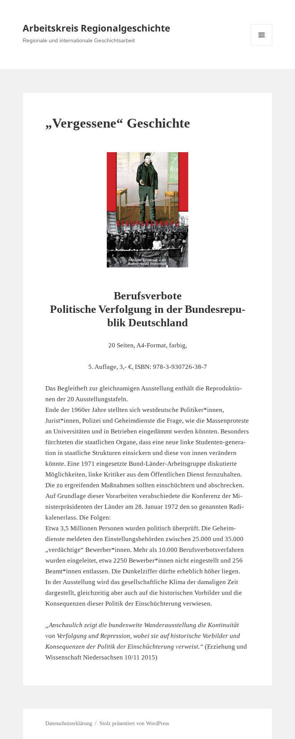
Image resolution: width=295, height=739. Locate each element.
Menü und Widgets (261, 45)
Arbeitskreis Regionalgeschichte (96, 28)
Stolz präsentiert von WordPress (134, 723)
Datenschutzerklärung (68, 723)
